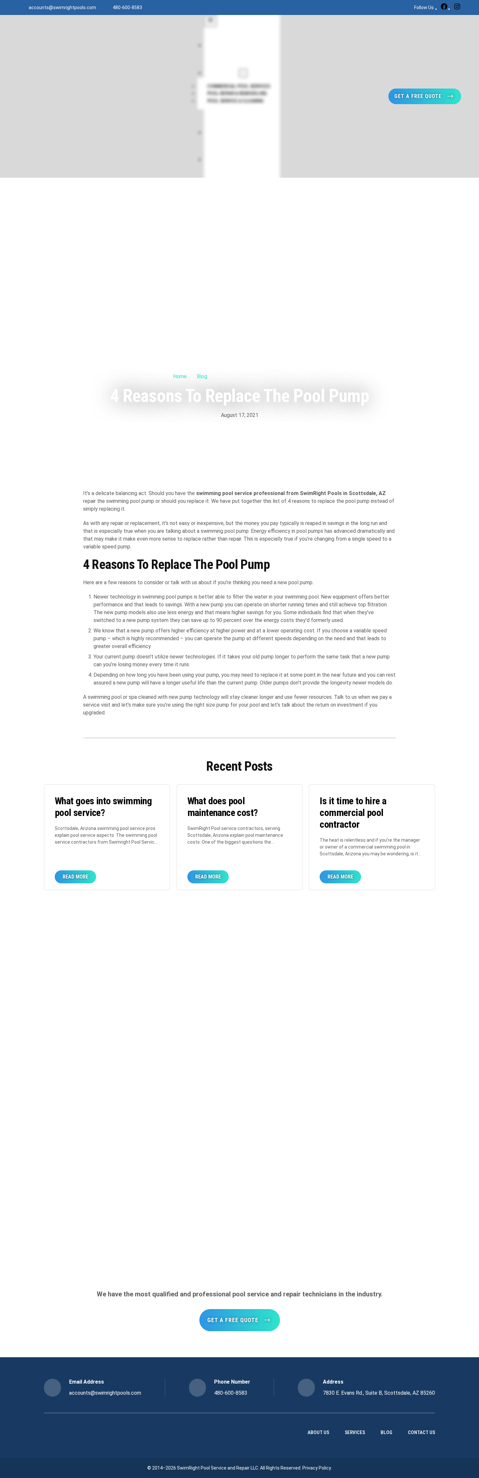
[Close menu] (210, 21)
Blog (202, 376)
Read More (79, 878)
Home (180, 376)
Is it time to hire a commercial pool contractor (353, 812)
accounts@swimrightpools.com (62, 7)
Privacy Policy (316, 1468)
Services (355, 1432)
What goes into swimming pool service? (103, 806)
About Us (318, 1432)
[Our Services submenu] (243, 73)
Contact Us (421, 1432)
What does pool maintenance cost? (222, 806)
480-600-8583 (127, 7)
